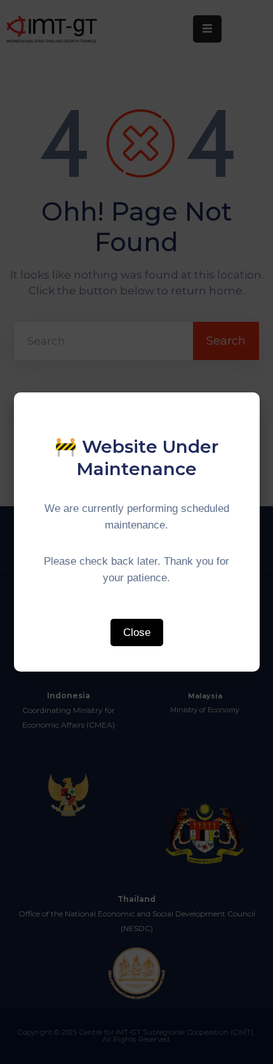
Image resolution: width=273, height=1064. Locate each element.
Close (136, 632)
